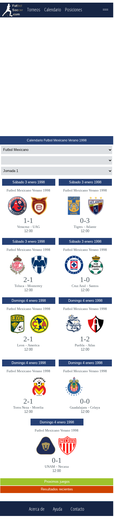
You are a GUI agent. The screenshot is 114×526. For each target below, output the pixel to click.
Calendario (52, 9)
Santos (93, 286)
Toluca (19, 286)
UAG (36, 227)
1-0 (85, 280)
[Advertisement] (56, 76)
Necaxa (63, 466)
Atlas (91, 345)
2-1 (28, 280)
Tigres (78, 227)
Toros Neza (21, 407)
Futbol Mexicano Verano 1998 (28, 190)
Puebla (80, 345)
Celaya (95, 407)
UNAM (50, 466)
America (33, 345)
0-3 (85, 220)
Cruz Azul (79, 286)
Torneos (33, 9)
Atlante (91, 227)
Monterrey (34, 286)
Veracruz (23, 227)
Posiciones (73, 9)
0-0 (85, 401)
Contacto (77, 508)
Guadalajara (78, 407)
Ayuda (57, 508)
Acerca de (36, 508)
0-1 (57, 460)
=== (105, 9)
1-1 (28, 220)
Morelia (37, 407)
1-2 (85, 339)
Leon (20, 345)
